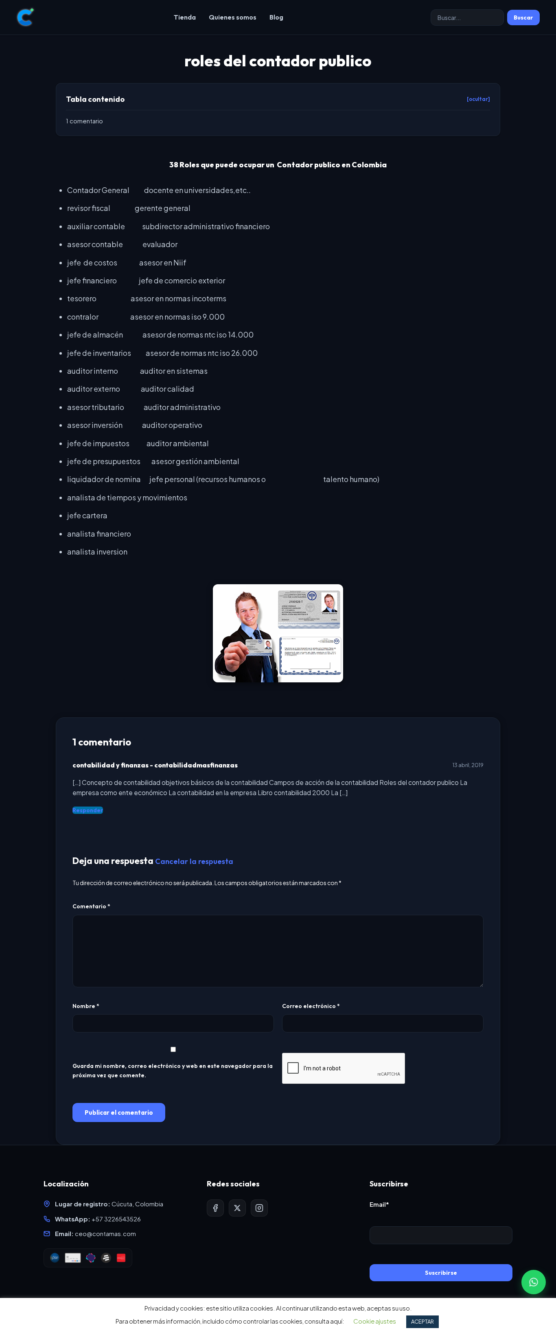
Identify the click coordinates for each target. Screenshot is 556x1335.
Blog (276, 17)
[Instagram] (259, 1208)
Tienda (185, 17)
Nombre (85, 1006)
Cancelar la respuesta (194, 861)
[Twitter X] (237, 1208)
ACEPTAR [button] (422, 1321)
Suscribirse (441, 1272)
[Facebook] (215, 1208)
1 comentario (84, 121)
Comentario (91, 906)
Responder (87, 810)
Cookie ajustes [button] (374, 1321)
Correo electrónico (311, 1006)
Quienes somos (232, 17)
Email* (379, 1204)
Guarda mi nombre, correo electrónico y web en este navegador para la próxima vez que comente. (172, 1070)
